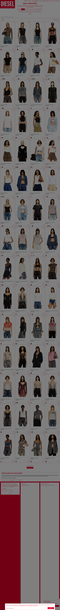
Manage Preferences (23, 605)
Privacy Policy (31, 605)
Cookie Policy (36, 605)
